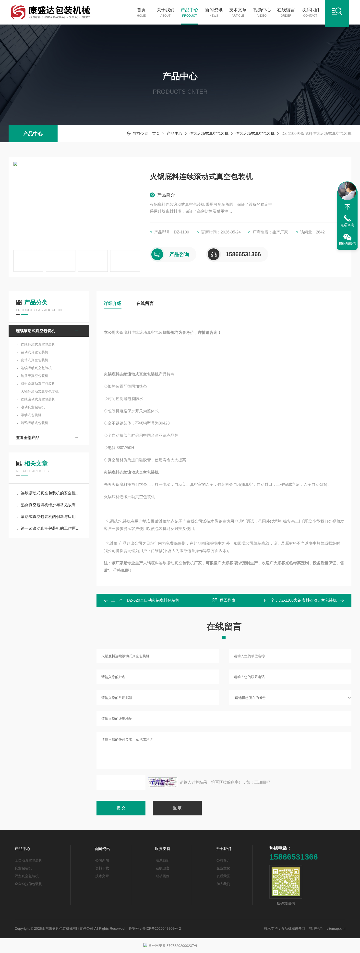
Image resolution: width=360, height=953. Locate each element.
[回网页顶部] (347, 207)
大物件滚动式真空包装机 (40, 391)
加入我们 (223, 884)
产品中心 (189, 12)
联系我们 (310, 12)
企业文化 (223, 868)
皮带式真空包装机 (34, 360)
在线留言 (286, 12)
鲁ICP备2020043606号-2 (161, 928)
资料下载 (102, 868)
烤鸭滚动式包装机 (34, 423)
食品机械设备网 (293, 928)
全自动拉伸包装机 (28, 884)
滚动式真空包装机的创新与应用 (48, 517)
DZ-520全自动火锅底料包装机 (153, 600)
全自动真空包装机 (28, 860)
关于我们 (165, 12)
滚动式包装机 (31, 415)
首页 (141, 12)
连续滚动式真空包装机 (208, 133)
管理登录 (316, 928)
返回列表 (227, 600)
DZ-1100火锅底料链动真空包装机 (307, 600)
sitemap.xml (336, 928)
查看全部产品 (27, 438)
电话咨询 (347, 225)
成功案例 (162, 876)
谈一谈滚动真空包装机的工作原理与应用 (51, 528)
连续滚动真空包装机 (36, 368)
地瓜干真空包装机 (34, 376)
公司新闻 (102, 860)
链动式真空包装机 (34, 352)
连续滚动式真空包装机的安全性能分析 (51, 493)
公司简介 (223, 860)
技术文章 (238, 12)
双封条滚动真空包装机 (38, 384)
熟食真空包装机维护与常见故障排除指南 (51, 505)
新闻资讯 (214, 12)
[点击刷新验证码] (162, 782)
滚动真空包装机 (33, 407)
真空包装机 (23, 868)
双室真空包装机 (27, 876)
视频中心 (262, 12)
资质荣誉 (223, 876)
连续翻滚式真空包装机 (38, 344)
